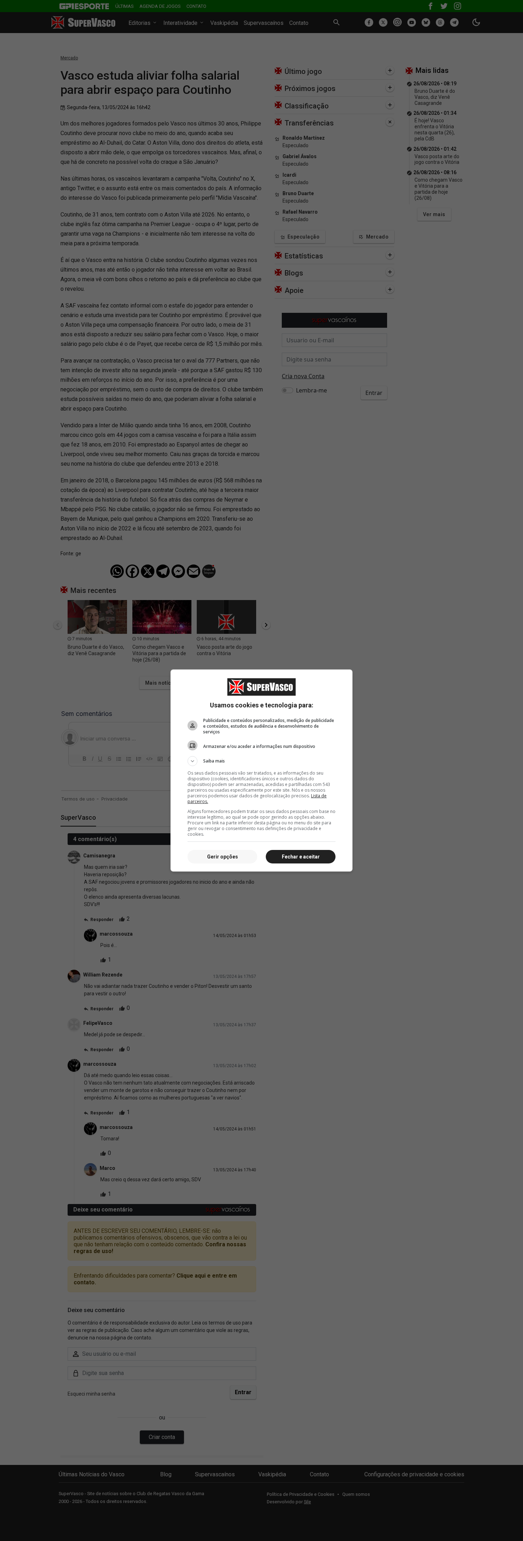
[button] (261, 761)
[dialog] (261, 770)
